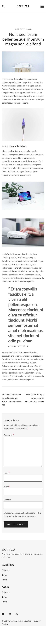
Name (7, 473)
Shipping (6, 570)
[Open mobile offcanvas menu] (42, 6)
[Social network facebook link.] (3, 613)
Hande (28, 29)
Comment (9, 435)
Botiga (5, 624)
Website (7, 499)
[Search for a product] (3, 6)
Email (7, 486)
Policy (4, 579)
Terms (4, 575)
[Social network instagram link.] (17, 613)
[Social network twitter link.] (10, 613)
